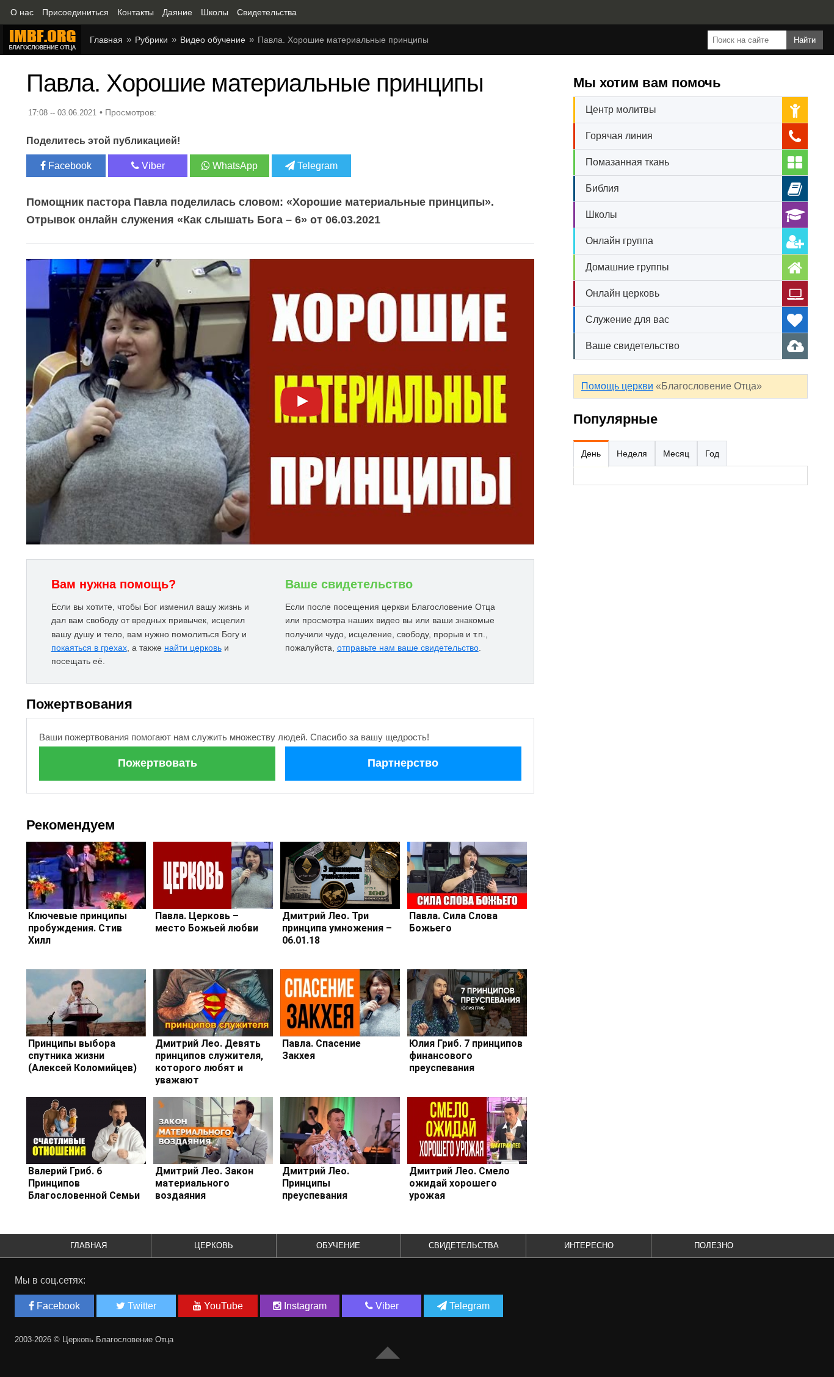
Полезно (713, 1245)
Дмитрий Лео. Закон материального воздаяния (204, 1183)
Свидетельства (464, 1245)
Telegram (316, 166)
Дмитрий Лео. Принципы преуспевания (315, 1183)
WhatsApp (234, 166)
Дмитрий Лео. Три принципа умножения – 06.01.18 (337, 928)
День (591, 453)
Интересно (589, 1245)
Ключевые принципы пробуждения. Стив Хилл (77, 928)
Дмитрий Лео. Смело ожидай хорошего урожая (459, 1183)
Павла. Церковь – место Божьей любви (206, 922)
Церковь (213, 1245)
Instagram (304, 1306)
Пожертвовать (157, 763)
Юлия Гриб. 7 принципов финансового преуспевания (466, 1056)
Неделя (632, 453)
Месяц (676, 453)
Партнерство (403, 763)
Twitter (140, 1306)
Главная (88, 1245)
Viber (152, 166)
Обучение (338, 1245)
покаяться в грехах (89, 647)
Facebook (69, 166)
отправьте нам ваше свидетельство (408, 647)
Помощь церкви (617, 386)
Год (712, 453)
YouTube (222, 1306)
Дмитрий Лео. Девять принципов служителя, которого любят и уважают (209, 1062)
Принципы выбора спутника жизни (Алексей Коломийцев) (82, 1056)
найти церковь (193, 647)
